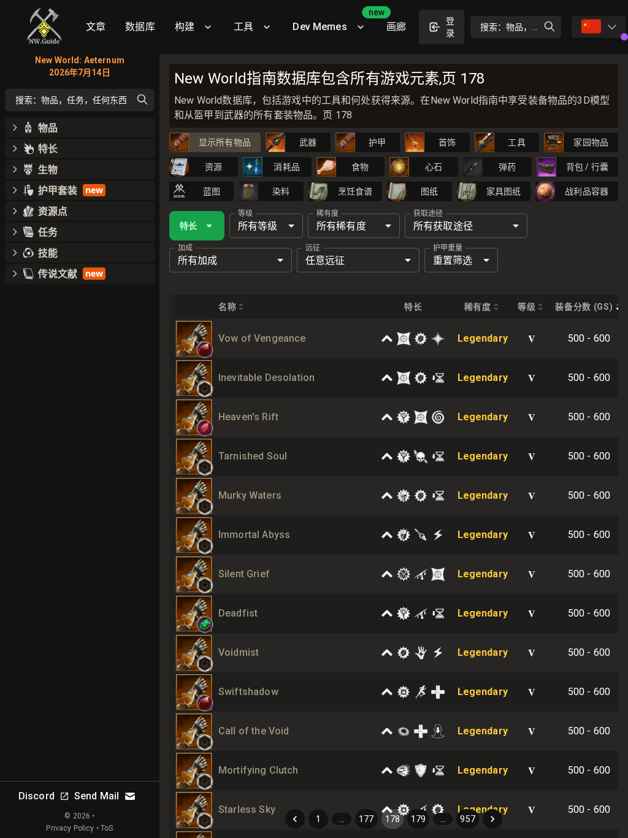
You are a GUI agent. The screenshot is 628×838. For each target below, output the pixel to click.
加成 (185, 248)
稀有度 (327, 213)
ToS (107, 828)
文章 (95, 27)
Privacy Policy (70, 828)
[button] (204, 349)
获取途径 (428, 213)
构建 (184, 27)
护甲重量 (447, 248)
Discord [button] (36, 796)
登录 (450, 27)
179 (418, 819)
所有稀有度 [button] (341, 226)
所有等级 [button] (258, 226)
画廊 (396, 27)
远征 (312, 248)
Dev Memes (334, 22)
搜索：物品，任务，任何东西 (521, 27)
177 (366, 819)
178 (392, 819)
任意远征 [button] (325, 260)
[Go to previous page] (295, 819)
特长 (188, 226)
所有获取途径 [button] (443, 226)
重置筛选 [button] (453, 260)
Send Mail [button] (96, 796)
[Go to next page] (492, 819)
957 (467, 819)
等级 (245, 213)
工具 (243, 27)
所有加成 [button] (198, 260)
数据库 (140, 27)
